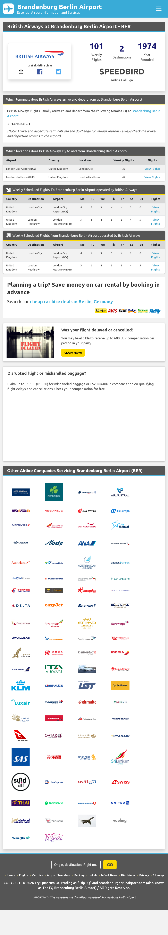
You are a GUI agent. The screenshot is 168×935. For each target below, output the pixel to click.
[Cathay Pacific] (120, 578)
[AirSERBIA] (20, 542)
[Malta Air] (87, 702)
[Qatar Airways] (54, 735)
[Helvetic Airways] (87, 652)
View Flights (152, 168)
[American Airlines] (120, 543)
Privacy (144, 875)
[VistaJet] (87, 820)
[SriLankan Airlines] (120, 757)
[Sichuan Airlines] (54, 757)
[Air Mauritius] (87, 525)
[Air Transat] (120, 524)
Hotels (93, 875)
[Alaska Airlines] (54, 542)
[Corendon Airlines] (87, 590)
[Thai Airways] (20, 802)
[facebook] (39, 71)
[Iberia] (120, 652)
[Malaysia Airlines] (54, 702)
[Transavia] (54, 803)
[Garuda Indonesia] (87, 638)
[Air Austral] (120, 492)
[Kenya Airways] (120, 669)
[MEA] (120, 701)
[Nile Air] (20, 718)
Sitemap (158, 875)
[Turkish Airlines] (87, 803)
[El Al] (120, 605)
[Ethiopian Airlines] (54, 623)
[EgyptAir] (87, 605)
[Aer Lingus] (54, 492)
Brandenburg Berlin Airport (59, 8)
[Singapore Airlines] (87, 757)
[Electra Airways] (20, 623)
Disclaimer (128, 875)
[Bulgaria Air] (87, 578)
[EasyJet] (54, 605)
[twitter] (58, 71)
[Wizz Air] (54, 837)
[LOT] (87, 685)
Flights (23, 875)
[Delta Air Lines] (20, 605)
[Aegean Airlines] (20, 492)
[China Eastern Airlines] (20, 590)
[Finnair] (20, 638)
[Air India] (54, 525)
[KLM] (20, 685)
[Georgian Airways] (120, 638)
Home (11, 875)
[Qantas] (20, 735)
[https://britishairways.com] (21, 71)
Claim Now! (73, 352)
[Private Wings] (120, 718)
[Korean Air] (54, 685)
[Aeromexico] (87, 492)
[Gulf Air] (20, 652)
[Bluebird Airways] (20, 578)
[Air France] (20, 524)
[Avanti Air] (54, 562)
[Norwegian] (54, 718)
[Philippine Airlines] (87, 718)
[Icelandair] (20, 669)
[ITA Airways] (54, 668)
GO (110, 864)
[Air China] (87, 510)
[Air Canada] (54, 510)
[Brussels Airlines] (54, 578)
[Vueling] (120, 820)
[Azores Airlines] (120, 562)
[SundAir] (20, 781)
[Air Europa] (120, 510)
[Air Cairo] (20, 510)
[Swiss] (120, 782)
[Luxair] (20, 701)
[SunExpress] (54, 782)
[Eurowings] (120, 623)
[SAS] (20, 757)
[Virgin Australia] (54, 820)
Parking (79, 875)
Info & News (109, 875)
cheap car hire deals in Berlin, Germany (71, 301)
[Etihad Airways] (87, 623)
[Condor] (54, 590)
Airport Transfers (58, 875)
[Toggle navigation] (159, 8)
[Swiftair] (87, 781)
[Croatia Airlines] (120, 590)
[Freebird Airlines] (54, 638)
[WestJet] (20, 838)
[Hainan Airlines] (54, 652)
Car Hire (37, 875)
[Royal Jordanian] (87, 735)
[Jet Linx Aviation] (87, 668)
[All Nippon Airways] (87, 543)
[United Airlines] (120, 802)
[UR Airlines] (20, 820)
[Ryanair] (120, 735)
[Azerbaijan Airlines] (87, 562)
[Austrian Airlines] (20, 562)
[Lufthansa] (120, 685)
